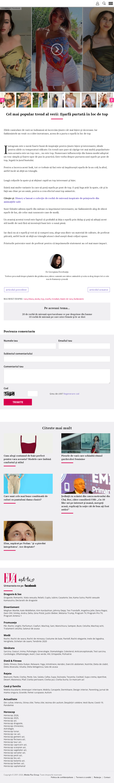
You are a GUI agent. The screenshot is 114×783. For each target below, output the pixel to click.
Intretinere (51, 664)
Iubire (55, 597)
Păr (5, 625)
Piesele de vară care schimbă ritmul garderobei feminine (81, 457)
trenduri (55, 298)
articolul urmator (98, 289)
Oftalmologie (22, 654)
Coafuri (37, 625)
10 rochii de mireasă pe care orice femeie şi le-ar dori (57, 316)
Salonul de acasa (31, 628)
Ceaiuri (15, 651)
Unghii (18, 625)
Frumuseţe (10, 622)
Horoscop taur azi (12, 742)
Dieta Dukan (24, 664)
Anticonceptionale (84, 651)
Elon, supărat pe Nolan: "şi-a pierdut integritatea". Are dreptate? (25, 545)
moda (37, 298)
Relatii (41, 597)
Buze (79, 625)
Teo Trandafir (73, 610)
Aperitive (101, 676)
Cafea (47, 676)
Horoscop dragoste (13, 723)
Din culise (9, 702)
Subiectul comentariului (18, 353)
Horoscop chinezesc (13, 726)
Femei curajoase (36, 692)
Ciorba (23, 676)
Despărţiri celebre (73, 702)
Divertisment (11, 607)
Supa (53, 676)
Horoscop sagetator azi (15, 750)
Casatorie (63, 597)
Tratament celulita (13, 628)
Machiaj (45, 625)
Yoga (42, 664)
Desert (7, 679)
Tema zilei (39, 702)
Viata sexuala (30, 597)
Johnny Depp (59, 610)
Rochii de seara (18, 638)
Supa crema (90, 676)
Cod (6, 388)
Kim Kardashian (44, 610)
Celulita (86, 625)
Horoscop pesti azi (13, 755)
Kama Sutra (79, 597)
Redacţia (97, 777)
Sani (52, 625)
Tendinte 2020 (40, 641)
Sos (35, 676)
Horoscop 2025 (11, 718)
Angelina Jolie (88, 610)
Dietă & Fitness (13, 660)
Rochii (11, 625)
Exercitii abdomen (75, 664)
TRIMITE (18, 402)
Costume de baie (54, 638)
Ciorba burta (62, 679)
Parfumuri (27, 625)
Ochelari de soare (23, 641)
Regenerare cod (71, 393)
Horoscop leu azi (12, 758)
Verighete (8, 641)
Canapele (55, 689)
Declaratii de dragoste (26, 600)
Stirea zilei (28, 702)
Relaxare (35, 664)
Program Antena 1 (13, 615)
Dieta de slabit (100, 664)
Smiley (16, 613)
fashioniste (79, 298)
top (42, 298)
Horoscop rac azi (12, 734)
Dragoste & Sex (12, 594)
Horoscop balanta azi (14, 760)
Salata (41, 676)
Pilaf (24, 679)
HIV (48, 654)
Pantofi (66, 638)
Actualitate (10, 699)
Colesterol (69, 651)
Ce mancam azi (76, 679)
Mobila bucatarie (12, 689)
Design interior (80, 689)
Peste (29, 676)
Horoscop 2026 (11, 715)
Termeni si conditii (83, 777)
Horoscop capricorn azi (15, 744)
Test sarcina (100, 651)
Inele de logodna (95, 638)
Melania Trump (66, 613)
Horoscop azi (10, 720)
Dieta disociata (11, 666)
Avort (32, 654)
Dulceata (61, 676)
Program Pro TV (95, 613)
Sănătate (9, 648)
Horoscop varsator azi (14, 752)
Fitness (13, 664)
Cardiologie (9, 654)
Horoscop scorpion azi (15, 747)
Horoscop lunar (11, 731)
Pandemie (9, 705)
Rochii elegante (78, 638)
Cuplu (48, 597)
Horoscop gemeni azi (14, 736)
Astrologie (9, 728)
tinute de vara (66, 298)
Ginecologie (43, 651)
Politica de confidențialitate (62, 777)
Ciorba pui (49, 679)
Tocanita (71, 676)
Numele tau (11, 340)
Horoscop (9, 712)
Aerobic (61, 664)
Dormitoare (66, 689)
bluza (31, 298)
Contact (107, 777)
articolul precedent (16, 289)
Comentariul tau (13, 366)
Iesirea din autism (54, 702)
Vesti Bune (88, 702)
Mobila (46, 689)
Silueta (22, 666)
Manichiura (61, 625)
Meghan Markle (11, 610)
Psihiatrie (67, 654)
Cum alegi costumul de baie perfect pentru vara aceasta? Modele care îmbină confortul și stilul (27, 459)
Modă (7, 635)
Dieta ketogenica (35, 666)
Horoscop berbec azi (14, 763)
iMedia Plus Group (31, 775)
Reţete (7, 673)
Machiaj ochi (97, 625)
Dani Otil (8, 613)
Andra (24, 613)
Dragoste (8, 597)
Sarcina (7, 651)
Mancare (8, 676)
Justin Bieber (51, 613)
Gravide (23, 692)
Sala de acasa (51, 666)
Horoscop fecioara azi (14, 739)
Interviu (18, 702)
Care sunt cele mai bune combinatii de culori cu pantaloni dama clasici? (26, 498)
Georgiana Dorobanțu (58, 271)
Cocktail (80, 676)
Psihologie (32, 651)
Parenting (94, 689)
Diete (6, 664)
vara (26, 298)
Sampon (72, 625)
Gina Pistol (39, 613)
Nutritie (88, 664)
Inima (23, 651)
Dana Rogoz (101, 610)
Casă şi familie (12, 686)
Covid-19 (98, 702)
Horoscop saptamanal (14, 766)
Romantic (18, 597)
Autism (48, 692)
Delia (30, 613)
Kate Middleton (27, 610)
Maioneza (16, 679)
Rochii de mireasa (36, 638)
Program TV (80, 613)
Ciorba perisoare (35, 679)
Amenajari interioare (32, 689)
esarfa (48, 298)
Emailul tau (65, 340)
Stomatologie (56, 651)
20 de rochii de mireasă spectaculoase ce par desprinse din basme (57, 314)
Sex (70, 597)
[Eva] (9, 3)
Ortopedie (56, 654)
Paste (16, 676)
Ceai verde (41, 654)
